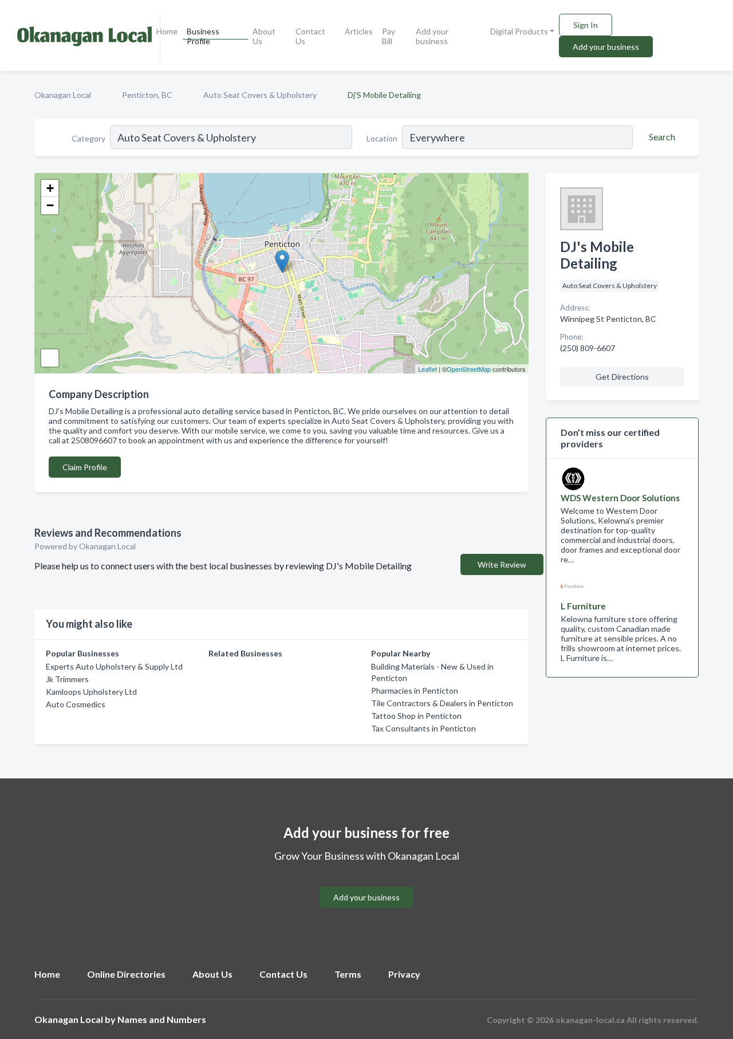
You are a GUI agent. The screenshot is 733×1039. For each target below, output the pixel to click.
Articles (359, 31)
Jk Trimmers (67, 679)
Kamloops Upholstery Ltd (91, 691)
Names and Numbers (161, 1019)
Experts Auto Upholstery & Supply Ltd (114, 666)
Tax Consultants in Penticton (423, 728)
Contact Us (310, 36)
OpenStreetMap (469, 368)
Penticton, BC (147, 95)
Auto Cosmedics (75, 704)
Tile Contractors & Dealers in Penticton (442, 703)
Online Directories (126, 974)
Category (88, 138)
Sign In (585, 25)
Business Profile (203, 36)
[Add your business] (366, 883)
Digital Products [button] (519, 31)
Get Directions (622, 376)
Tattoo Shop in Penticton (416, 716)
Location (381, 138)
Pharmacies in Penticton (414, 690)
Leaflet (427, 368)
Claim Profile (84, 467)
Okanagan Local (62, 95)
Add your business (432, 36)
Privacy (404, 974)
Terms (347, 974)
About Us (264, 36)
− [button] (50, 205)
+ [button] (50, 188)
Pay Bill (388, 36)
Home (167, 31)
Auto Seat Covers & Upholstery (260, 95)
